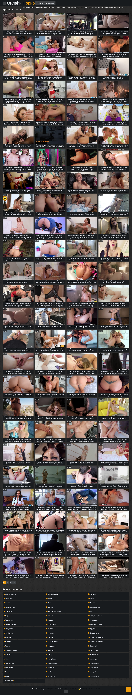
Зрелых (50, 607)
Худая (7, 616)
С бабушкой (52, 624)
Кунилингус (51, 633)
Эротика (50, 629)
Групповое (8, 598)
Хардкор (50, 620)
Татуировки (9, 667)
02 (8, 582)
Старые (50, 637)
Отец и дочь (9, 629)
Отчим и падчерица (96, 637)
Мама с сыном (95, 607)
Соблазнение (94, 633)
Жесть (7, 659)
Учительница (94, 654)
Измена (92, 603)
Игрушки (92, 629)
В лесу (50, 654)
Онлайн (21, 3)
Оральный (93, 646)
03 (11, 582)
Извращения (94, 620)
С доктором (94, 650)
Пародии (93, 594)
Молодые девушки (96, 616)
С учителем (94, 667)
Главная (41, 3)
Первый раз (9, 620)
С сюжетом (51, 676)
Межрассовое (9, 663)
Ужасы (92, 598)
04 (15, 582)
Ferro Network (10, 607)
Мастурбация (94, 672)
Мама (49, 603)
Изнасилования (10, 594)
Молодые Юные (53, 594)
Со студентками (53, 641)
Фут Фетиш (9, 633)
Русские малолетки (96, 641)
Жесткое (8, 637)
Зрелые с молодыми (54, 611)
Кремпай (51, 650)
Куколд (7, 603)
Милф (50, 598)
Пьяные (50, 616)
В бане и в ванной (11, 650)
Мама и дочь (94, 659)
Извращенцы (94, 676)
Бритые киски (52, 663)
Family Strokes (52, 659)
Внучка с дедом (10, 624)
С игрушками (52, 646)
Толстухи (8, 672)
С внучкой (8, 611)
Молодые (8, 641)
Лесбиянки (51, 672)
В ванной (8, 654)
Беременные (94, 663)
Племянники (52, 667)
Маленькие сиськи (96, 624)
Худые (7, 676)
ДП (91, 611)
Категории (50, 3)
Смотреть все (8, 680)
